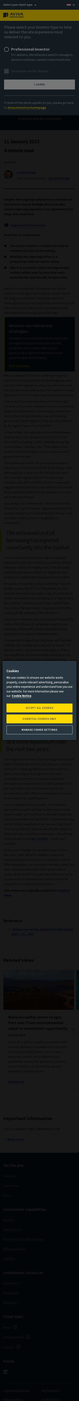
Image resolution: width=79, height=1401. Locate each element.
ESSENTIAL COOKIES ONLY (39, 719)
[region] (39, 700)
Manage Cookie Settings (39, 730)
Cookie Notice (21, 696)
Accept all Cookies (39, 708)
